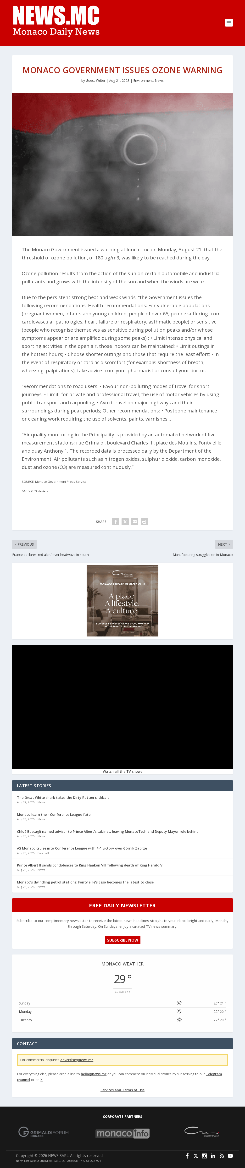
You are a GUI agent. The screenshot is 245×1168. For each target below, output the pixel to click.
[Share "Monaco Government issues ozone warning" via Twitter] (125, 521)
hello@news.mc (93, 1074)
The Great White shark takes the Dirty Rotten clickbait (63, 797)
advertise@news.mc (76, 1060)
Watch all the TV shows (122, 771)
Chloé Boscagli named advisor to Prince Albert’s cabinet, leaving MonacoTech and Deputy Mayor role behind (108, 831)
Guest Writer (95, 80)
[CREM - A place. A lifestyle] (122, 635)
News (159, 80)
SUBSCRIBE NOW (122, 940)
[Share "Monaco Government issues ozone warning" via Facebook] (115, 521)
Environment (143, 80)
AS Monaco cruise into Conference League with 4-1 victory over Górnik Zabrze (82, 848)
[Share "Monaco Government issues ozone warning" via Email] (134, 521)
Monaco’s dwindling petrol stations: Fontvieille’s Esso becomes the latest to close (85, 882)
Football (43, 853)
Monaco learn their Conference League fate (53, 814)
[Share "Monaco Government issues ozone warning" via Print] (144, 521)
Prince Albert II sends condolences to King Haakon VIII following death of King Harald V (89, 865)
